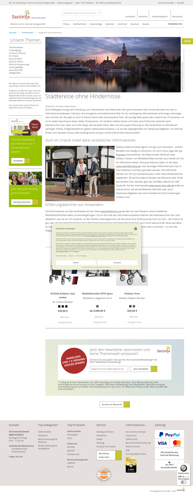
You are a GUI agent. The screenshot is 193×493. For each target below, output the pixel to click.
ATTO (69, 438)
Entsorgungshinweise (136, 453)
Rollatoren (43, 435)
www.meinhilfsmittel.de (128, 166)
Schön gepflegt (16, 67)
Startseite (13, 32)
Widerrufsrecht (133, 446)
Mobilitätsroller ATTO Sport (97, 293)
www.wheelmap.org (110, 211)
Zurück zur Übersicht (112, 404)
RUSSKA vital (73, 454)
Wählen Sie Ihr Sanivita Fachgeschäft (27, 24)
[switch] (184, 482)
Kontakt (180, 2)
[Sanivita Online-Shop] (35, 15)
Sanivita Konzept (166, 2)
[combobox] (81, 13)
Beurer (70, 466)
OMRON (71, 463)
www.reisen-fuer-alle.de (161, 185)
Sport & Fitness (16, 61)
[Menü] (188, 465)
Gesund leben (15, 58)
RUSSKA (71, 447)
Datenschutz (132, 439)
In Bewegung (15, 50)
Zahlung (100, 442)
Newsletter (101, 435)
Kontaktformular (19, 448)
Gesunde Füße (16, 70)
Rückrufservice (19, 451)
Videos (99, 439)
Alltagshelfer (15, 73)
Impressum (131, 435)
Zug (171, 150)
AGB (128, 450)
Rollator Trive (132, 293)
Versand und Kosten (106, 446)
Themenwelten (175, 24)
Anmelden (18, 160)
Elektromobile (44, 431)
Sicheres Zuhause (17, 53)
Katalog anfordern (22, 202)
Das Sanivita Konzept (136, 431)
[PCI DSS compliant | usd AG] (103, 474)
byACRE (70, 450)
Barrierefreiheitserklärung (138, 442)
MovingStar (72, 434)
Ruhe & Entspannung (19, 64)
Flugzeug (120, 154)
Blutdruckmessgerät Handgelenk (47, 447)
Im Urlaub (59, 106)
